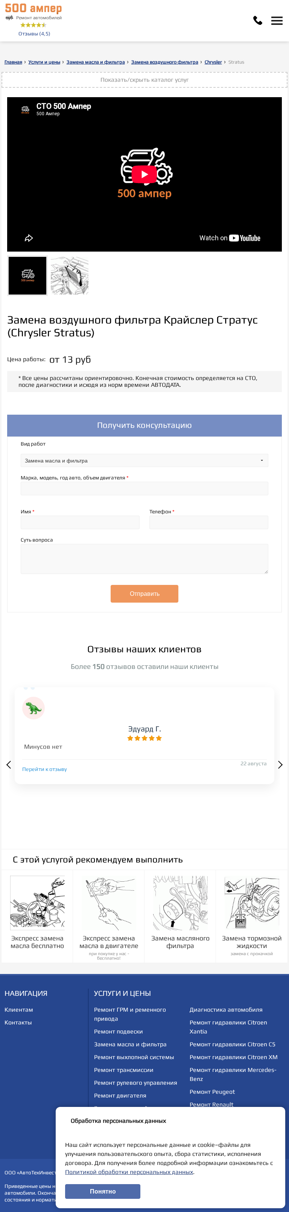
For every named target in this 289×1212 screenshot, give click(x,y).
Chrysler (213, 62)
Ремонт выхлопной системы (134, 1057)
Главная (13, 62)
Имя (28, 511)
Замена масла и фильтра (96, 62)
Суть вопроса (37, 540)
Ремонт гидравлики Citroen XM (234, 1057)
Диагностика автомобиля (226, 1009)
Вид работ (33, 444)
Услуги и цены (44, 62)
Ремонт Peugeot (212, 1091)
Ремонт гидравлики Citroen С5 (232, 1044)
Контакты (18, 1022)
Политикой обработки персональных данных (129, 1171)
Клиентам (19, 1009)
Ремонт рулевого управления (135, 1082)
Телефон (162, 511)
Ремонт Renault (211, 1104)
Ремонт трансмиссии (124, 1069)
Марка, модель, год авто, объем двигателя (75, 478)
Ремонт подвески (118, 1031)
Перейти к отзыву (44, 769)
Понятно (103, 1191)
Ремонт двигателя (120, 1095)
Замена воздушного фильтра (164, 62)
